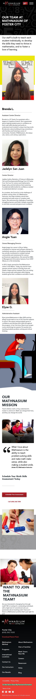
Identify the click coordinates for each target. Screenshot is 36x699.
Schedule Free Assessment (14, 494)
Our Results (6, 672)
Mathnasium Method (6, 643)
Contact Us (6, 662)
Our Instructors (7, 667)
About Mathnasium (25, 642)
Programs (5, 649)
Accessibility (6, 681)
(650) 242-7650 (8, 632)
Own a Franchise (24, 647)
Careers (21, 658)
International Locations (7, 656)
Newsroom (22, 663)
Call (14, 501)
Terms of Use (6, 688)
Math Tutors (22, 653)
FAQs (20, 668)
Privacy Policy (15, 681)
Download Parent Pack (10, 637)
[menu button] (25, 3)
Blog (20, 673)
